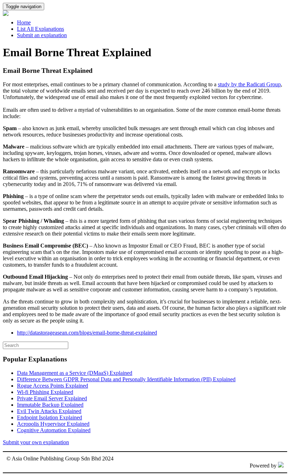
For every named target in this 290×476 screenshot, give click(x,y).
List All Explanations (40, 29)
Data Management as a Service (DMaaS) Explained (74, 373)
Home (24, 22)
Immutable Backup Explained (50, 405)
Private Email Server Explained (52, 398)
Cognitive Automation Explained (54, 430)
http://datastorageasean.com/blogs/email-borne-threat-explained (87, 333)
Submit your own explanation (36, 442)
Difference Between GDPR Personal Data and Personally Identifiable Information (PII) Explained (126, 379)
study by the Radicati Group (249, 84)
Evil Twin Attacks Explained (49, 411)
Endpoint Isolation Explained (49, 417)
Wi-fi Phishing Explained (45, 392)
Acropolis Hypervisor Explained (53, 424)
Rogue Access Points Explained (52, 386)
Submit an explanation (42, 35)
